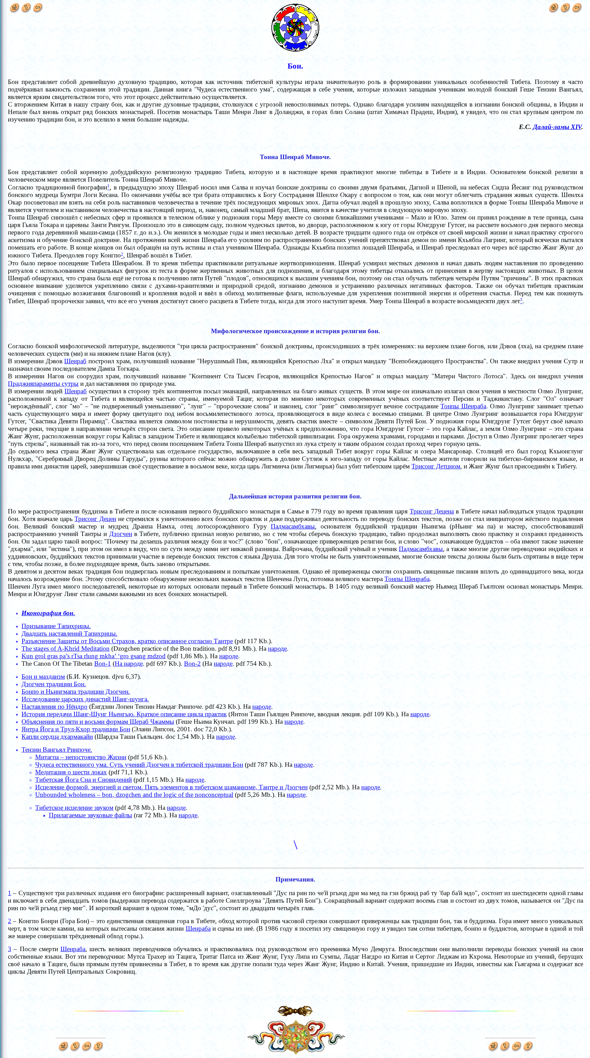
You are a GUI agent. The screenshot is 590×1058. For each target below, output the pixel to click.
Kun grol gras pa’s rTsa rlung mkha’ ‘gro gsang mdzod (94, 656)
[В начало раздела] (26, 6)
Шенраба (198, 928)
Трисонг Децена (432, 511)
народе (277, 648)
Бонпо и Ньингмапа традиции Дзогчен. (76, 691)
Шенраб (75, 361)
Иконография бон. (48, 613)
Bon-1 (102, 663)
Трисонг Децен (95, 518)
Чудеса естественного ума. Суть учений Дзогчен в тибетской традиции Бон (139, 764)
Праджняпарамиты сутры (43, 383)
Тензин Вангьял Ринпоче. (57, 749)
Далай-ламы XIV (557, 126)
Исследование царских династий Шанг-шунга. (85, 699)
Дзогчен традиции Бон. (54, 684)
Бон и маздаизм (43, 676)
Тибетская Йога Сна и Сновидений (83, 779)
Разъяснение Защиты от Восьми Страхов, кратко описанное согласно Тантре (127, 641)
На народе (129, 663)
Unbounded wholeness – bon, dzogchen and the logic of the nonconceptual (134, 794)
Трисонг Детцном (435, 466)
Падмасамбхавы (293, 526)
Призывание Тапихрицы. (56, 626)
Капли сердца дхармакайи (57, 736)
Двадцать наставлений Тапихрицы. (69, 633)
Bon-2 (192, 663)
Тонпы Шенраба (463, 406)
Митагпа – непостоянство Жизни (80, 757)
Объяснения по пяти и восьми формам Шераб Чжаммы (98, 721)
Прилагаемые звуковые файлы (90, 815)
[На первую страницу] (14, 6)
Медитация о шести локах (71, 772)
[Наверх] (98, 1044)
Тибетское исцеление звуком (74, 807)
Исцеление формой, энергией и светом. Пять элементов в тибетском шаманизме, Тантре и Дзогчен (171, 787)
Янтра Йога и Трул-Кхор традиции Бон (76, 729)
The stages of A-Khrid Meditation (66, 648)
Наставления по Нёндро (54, 706)
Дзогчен (120, 533)
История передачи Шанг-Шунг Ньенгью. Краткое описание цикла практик (124, 714)
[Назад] (37, 6)
